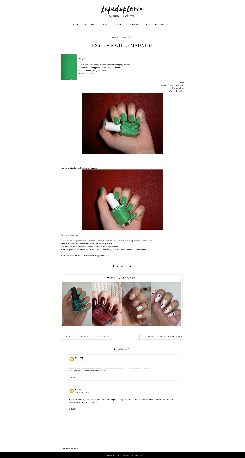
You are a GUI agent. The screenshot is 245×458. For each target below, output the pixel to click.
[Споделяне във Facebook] (113, 266)
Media (118, 24)
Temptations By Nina (114, 455)
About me (89, 24)
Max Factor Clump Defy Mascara (161, 337)
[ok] (173, 24)
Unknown (79, 358)
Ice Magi (79, 389)
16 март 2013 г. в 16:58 (83, 361)
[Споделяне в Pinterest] (122, 266)
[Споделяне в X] (118, 266)
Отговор (72, 377)
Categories (132, 24)
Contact (104, 24)
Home (75, 24)
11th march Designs (137, 455)
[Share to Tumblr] (126, 266)
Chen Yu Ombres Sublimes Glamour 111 (87, 337)
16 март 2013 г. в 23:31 (83, 393)
